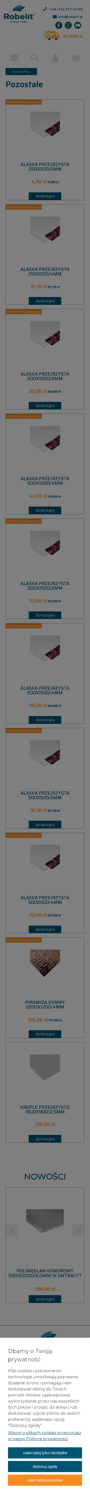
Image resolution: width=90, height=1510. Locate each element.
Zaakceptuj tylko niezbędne (45, 1453)
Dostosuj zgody (45, 1466)
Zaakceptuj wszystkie (45, 1480)
